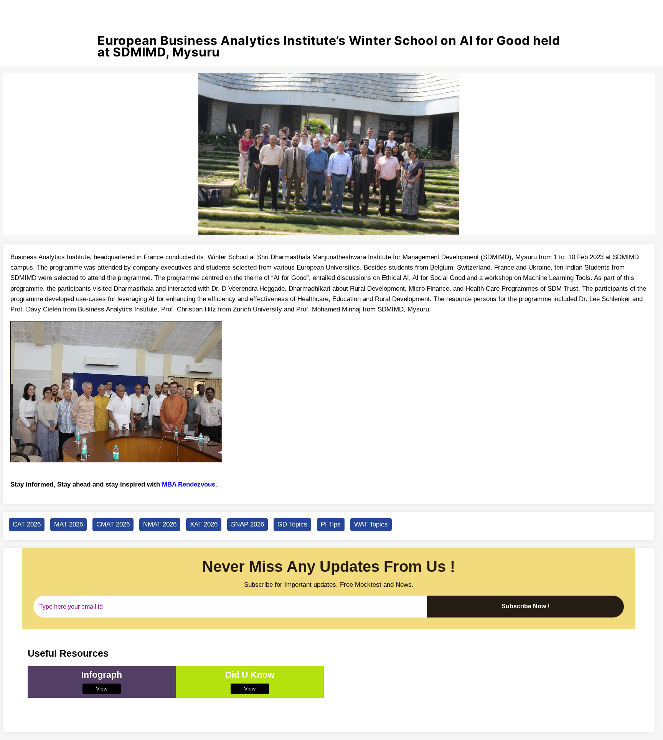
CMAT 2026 (113, 524)
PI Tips (331, 524)
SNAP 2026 (247, 524)
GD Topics (292, 524)
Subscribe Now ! (525, 606)
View (101, 688)
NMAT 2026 (159, 524)
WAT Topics (371, 524)
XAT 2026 (204, 524)
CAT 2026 (27, 524)
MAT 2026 (68, 524)
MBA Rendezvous (188, 484)
